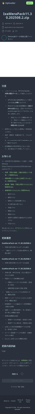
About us (6, 401)
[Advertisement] (17, 59)
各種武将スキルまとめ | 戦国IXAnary (17, 190)
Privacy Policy (28, 401)
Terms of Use (20, 401)
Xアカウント (19, 228)
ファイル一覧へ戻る (17, 387)
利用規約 (24, 360)
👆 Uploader (8, 2)
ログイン (29, 3)
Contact (13, 401)
